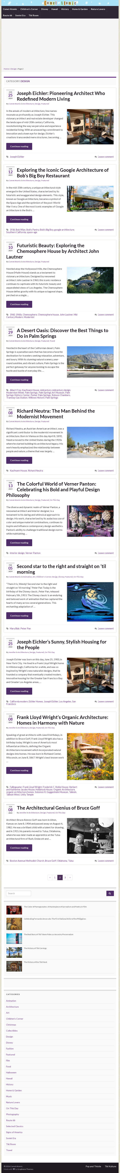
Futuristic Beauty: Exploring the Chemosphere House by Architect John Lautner (52, 250)
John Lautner (66, 314)
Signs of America (14, 1132)
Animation (27, 577)
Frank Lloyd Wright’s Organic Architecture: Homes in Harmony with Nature (62, 720)
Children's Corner (43, 577)
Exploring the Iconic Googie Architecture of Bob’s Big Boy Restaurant (63, 172)
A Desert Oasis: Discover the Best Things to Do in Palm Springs (62, 333)
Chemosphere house (48, 314)
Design (13, 69)
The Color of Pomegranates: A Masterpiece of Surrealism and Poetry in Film (55, 907)
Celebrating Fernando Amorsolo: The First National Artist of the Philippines (55, 919)
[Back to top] (113, 1166)
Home (6, 69)
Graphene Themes (25, 1169)
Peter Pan (25, 628)
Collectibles (12, 1030)
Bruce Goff (50, 860)
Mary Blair (15, 628)
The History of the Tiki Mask (35, 962)
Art (34, 577)
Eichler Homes (36, 701)
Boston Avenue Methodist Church (27, 860)
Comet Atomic (10, 9)
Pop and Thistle (93, 1166)
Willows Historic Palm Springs (43, 397)
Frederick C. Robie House (55, 787)
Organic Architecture (64, 789)
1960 (12, 314)
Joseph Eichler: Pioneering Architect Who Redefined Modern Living (61, 96)
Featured (45, 104)
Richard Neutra (35, 470)
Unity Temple (27, 794)
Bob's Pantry (32, 229)
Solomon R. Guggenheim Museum (51, 792)
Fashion (10, 1048)
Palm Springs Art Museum (51, 392)
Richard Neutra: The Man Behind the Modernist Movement (56, 413)
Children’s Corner (29, 9)
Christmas (11, 1024)
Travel (52, 341)
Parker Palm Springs (41, 395)
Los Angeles (65, 701)
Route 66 (7, 15)
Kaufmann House (30, 390)
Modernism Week (15, 392)
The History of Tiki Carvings (35, 948)
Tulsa (70, 860)
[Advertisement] (60, 43)
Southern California (16, 232)
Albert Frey (15, 390)
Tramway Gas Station (17, 397)
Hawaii (54, 9)
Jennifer (12, 652)
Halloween (11, 1072)
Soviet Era (20, 15)
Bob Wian (20, 229)
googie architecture (64, 229)
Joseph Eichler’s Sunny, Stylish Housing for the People (61, 644)
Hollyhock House (44, 789)
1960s (19, 314)
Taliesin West (13, 794)
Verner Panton (32, 553)
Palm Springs (31, 392)
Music (9, 1096)
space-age (32, 232)
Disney (44, 9)
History (65, 9)
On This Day (55, 500)
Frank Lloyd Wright (32, 787)
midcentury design (61, 390)
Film (8, 1060)
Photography (12, 1114)
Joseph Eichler (17, 156)
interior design (17, 553)
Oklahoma (62, 860)
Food (8, 1066)
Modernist (29, 317)
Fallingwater (16, 787)
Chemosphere (30, 314)
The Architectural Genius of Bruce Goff (58, 808)
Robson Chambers (61, 395)
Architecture (28, 104)
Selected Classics (14, 1126)
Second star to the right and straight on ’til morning (61, 569)
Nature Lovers (98, 9)
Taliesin (72, 792)
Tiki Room (33, 15)
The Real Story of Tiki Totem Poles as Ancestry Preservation (48, 934)
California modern (19, 701)
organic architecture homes (20, 792)
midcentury (45, 390)
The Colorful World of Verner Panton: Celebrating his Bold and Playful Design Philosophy (53, 489)
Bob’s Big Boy (46, 229)
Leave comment (106, 156)
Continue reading (19, 146)
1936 (12, 229)
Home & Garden (80, 9)
